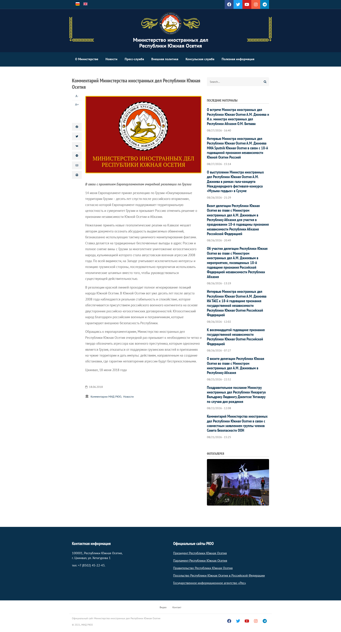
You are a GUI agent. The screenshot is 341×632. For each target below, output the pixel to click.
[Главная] (170, 23)
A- (76, 96)
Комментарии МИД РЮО (106, 396)
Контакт (176, 607)
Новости (111, 59)
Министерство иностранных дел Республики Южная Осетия (170, 42)
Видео (163, 607)
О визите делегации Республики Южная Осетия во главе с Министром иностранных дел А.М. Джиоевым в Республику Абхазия (235, 365)
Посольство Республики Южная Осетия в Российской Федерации (219, 575)
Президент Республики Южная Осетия (200, 553)
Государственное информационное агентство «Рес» (209, 583)
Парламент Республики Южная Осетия (200, 560)
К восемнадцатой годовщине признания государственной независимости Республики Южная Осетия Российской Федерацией (236, 336)
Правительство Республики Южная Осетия (203, 568)
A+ (77, 104)
